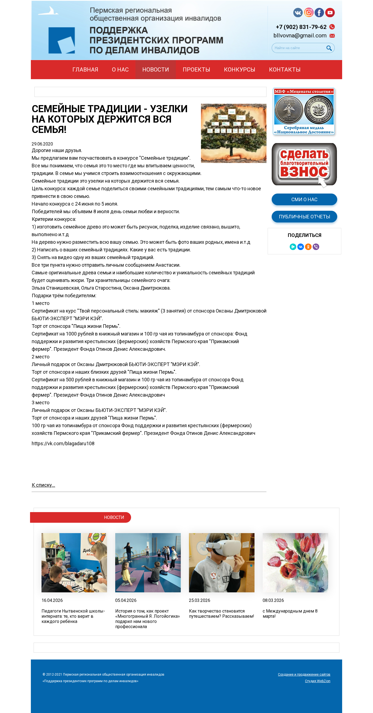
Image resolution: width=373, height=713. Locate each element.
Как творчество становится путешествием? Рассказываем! (221, 613)
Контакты (285, 69)
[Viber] (316, 246)
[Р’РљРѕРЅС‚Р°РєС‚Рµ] (300, 246)
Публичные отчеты (304, 216)
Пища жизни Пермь (95, 326)
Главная (85, 69)
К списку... (43, 485)
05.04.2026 (126, 600)
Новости (155, 69)
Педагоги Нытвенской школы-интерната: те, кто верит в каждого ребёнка (73, 616)
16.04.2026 (52, 600)
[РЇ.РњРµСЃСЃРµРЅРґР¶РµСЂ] (293, 246)
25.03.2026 (199, 600)
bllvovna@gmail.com (300, 35)
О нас (120, 69)
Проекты (196, 69)
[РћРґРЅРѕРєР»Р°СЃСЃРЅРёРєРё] (308, 246)
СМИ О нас (304, 199)
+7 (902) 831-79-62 (301, 27)
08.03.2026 (273, 600)
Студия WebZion (317, 681)
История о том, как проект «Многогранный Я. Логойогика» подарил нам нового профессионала (147, 618)
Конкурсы (239, 69)
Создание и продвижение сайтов (304, 674)
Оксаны (224, 311)
